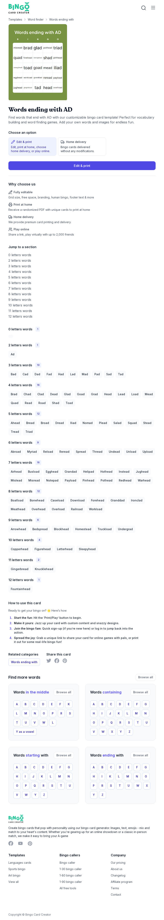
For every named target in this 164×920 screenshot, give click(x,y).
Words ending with (61, 19)
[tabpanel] (82, 199)
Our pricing (118, 862)
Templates (15, 19)
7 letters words (19, 288)
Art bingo (14, 875)
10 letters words (20, 305)
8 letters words (19, 294)
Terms (115, 888)
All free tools (68, 888)
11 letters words (20, 311)
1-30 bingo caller (71, 869)
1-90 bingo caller (71, 881)
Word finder (36, 19)
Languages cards (19, 862)
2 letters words (19, 260)
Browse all (145, 677)
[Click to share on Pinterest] (64, 660)
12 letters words (20, 316)
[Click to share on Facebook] (56, 660)
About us (116, 869)
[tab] (32, 146)
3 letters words (19, 266)
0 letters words (19, 255)
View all (13, 881)
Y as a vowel (25, 731)
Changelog (118, 875)
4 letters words (19, 272)
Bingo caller (67, 862)
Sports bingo (16, 869)
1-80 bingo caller (71, 875)
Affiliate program (121, 881)
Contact (116, 894)
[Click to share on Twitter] (48, 660)
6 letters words (19, 283)
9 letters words (19, 300)
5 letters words (19, 277)
